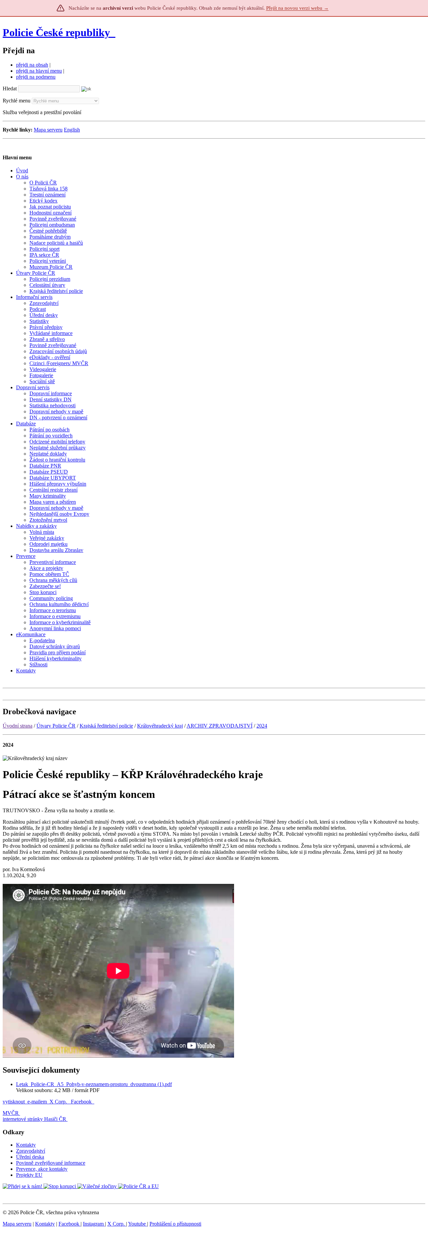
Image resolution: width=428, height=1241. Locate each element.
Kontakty (26, 1145)
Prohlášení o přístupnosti (175, 1224)
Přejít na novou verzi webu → (297, 8)
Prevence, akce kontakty (42, 1169)
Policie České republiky (56, 32)
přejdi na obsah (32, 65)
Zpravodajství (30, 1151)
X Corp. (58, 1101)
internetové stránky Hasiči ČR (34, 1119)
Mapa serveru (48, 130)
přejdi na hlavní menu (39, 71)
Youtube (137, 1224)
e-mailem (37, 1101)
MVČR (11, 1113)
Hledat (10, 88)
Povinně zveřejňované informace (50, 1163)
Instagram (94, 1224)
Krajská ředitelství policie (106, 726)
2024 (261, 726)
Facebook (82, 1101)
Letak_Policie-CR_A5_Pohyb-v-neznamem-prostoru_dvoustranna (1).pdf (94, 1084)
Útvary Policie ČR (56, 726)
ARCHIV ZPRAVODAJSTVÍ (219, 726)
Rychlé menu (16, 100)
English (72, 130)
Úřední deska (30, 1157)
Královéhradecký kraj (160, 726)
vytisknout (14, 1101)
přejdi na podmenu (36, 77)
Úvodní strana (17, 726)
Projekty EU (29, 1175)
